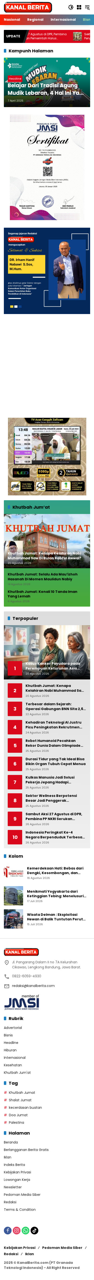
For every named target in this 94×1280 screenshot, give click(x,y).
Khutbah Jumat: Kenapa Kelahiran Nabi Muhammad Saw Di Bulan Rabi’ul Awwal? (55, 688)
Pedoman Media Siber (22, 1194)
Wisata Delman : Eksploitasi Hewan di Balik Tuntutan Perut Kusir (55, 917)
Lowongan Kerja (17, 1179)
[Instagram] (16, 1230)
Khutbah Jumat (22, 1092)
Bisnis (8, 1035)
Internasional (15, 1057)
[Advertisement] (47, 366)
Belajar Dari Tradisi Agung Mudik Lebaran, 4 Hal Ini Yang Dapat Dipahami (47, 89)
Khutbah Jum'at (17, 1072)
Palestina (16, 1122)
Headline (15, 79)
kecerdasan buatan (25, 1107)
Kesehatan (13, 1065)
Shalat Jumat (20, 1100)
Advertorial (13, 1027)
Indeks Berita (14, 1164)
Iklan (7, 1157)
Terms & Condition (20, 1209)
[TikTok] (34, 1230)
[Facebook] (8, 1230)
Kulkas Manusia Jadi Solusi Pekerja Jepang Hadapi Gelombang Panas (50, 780)
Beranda (11, 1142)
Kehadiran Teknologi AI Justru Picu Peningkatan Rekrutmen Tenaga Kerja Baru (53, 725)
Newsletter (13, 1187)
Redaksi (10, 1202)
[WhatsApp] (25, 1230)
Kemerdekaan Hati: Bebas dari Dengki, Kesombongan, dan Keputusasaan (55, 871)
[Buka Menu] (79, 7)
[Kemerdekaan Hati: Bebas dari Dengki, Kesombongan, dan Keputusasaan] (13, 872)
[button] (71, 7)
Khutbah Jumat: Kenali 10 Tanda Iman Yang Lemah (42, 594)
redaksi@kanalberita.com (33, 985)
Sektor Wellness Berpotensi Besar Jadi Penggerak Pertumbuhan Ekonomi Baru (52, 798)
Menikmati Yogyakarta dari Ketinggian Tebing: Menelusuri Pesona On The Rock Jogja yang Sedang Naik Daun (56, 894)
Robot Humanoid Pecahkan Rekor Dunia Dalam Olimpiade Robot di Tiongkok (53, 743)
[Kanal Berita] (28, 7)
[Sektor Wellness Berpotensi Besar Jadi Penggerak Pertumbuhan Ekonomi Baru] (55, 36)
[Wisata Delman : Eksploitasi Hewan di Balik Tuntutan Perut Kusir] (13, 919)
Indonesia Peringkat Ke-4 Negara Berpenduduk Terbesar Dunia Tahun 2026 (55, 835)
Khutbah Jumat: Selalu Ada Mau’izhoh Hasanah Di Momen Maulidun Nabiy (43, 577)
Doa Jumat (18, 1115)
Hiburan (10, 1050)
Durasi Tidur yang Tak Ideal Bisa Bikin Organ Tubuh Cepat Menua (56, 761)
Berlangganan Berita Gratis (26, 1149)
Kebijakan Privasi (17, 1172)
